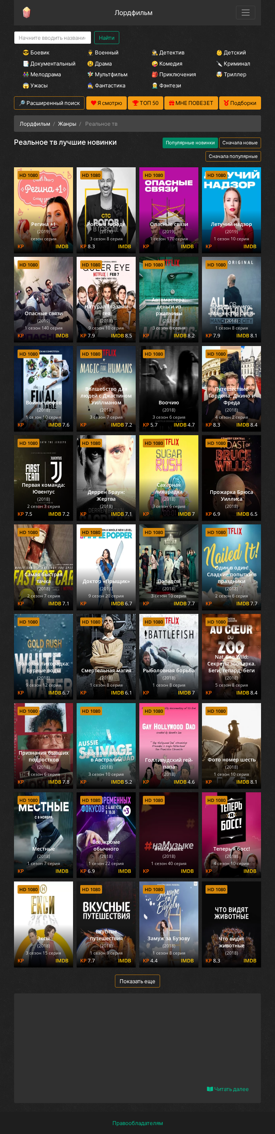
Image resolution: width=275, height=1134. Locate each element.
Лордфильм (134, 12)
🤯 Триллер (231, 74)
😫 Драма (99, 63)
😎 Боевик (36, 52)
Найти (107, 37)
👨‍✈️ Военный (103, 52)
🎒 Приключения (173, 74)
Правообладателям (137, 1123)
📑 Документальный (45, 63)
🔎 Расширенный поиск (49, 103)
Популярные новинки (190, 142)
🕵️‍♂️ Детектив (167, 52)
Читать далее (231, 1089)
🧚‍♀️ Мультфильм (107, 74)
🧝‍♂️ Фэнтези (166, 85)
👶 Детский (231, 52)
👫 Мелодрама (42, 74)
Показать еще (137, 981)
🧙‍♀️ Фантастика (106, 85)
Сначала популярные (233, 156)
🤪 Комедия (166, 63)
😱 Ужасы (35, 85)
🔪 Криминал (233, 63)
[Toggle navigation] (245, 12)
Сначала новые (240, 142)
